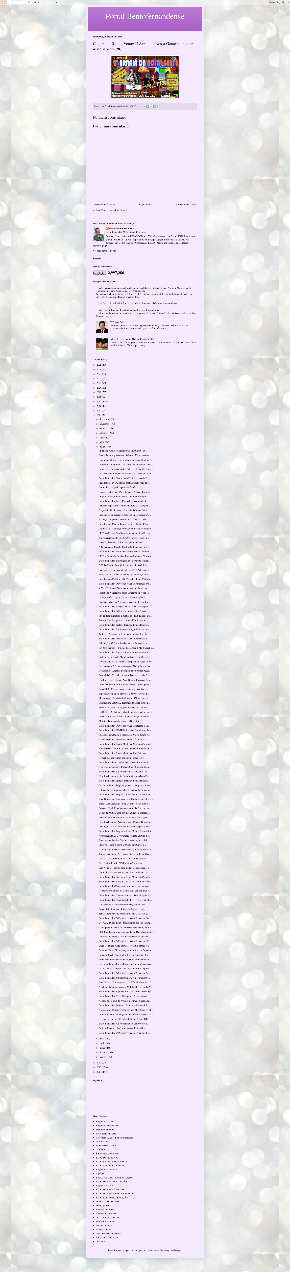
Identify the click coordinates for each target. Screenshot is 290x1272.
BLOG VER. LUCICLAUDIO (110, 1165)
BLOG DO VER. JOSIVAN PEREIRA (114, 1193)
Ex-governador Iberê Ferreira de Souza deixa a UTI (123, 1019)
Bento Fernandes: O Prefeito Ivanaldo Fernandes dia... (125, 1032)
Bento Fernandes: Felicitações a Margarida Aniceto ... (124, 611)
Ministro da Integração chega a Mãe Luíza (119, 721)
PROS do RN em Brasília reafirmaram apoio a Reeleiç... (125, 533)
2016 (99, 406)
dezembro (104, 419)
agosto (103, 437)
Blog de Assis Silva (105, 1185)
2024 (99, 369)
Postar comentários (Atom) (114, 210)
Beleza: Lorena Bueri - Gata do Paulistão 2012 (132, 339)
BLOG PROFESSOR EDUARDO (112, 1161)
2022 (99, 378)
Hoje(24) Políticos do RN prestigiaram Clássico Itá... (124, 542)
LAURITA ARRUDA (106, 1213)
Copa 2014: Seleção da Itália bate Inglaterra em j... (123, 909)
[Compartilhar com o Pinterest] (157, 106)
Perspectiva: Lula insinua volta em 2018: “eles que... (124, 569)
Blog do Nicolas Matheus (108, 1125)
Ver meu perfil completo (104, 250)
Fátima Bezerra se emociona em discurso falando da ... (125, 872)
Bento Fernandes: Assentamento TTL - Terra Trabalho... (126, 899)
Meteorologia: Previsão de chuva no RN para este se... (124, 698)
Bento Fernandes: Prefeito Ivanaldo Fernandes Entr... (124, 780)
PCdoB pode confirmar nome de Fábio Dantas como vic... (126, 931)
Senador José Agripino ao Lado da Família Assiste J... (124, 620)
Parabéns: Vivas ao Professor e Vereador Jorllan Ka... (124, 602)
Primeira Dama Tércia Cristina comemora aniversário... (125, 514)
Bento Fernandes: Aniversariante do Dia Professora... (124, 1023)
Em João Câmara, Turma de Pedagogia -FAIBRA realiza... (127, 647)
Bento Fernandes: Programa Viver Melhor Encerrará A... (126, 831)
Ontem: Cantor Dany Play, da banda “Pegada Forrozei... (125, 492)
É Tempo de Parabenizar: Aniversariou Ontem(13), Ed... (126, 927)
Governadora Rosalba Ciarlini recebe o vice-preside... (124, 936)
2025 (99, 364)
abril (102, 1043)
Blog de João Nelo (104, 1121)
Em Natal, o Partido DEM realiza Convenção (120, 863)
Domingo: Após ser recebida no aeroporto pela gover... (125, 826)
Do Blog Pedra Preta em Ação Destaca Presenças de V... (125, 679)
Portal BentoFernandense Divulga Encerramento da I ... (125, 959)
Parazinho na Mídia (105, 1129)
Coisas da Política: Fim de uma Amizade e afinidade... (124, 812)
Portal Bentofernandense (121, 228)
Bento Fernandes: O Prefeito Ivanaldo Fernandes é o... (125, 918)
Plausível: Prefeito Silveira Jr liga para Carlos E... (123, 844)
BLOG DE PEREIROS (107, 1157)
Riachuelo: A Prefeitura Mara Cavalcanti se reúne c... (124, 592)
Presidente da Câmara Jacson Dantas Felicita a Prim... (124, 524)
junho (103, 446)
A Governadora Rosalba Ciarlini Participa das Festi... (124, 546)
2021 (99, 383)
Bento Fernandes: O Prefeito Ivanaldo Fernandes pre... (125, 583)
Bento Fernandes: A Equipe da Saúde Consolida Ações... (126, 881)
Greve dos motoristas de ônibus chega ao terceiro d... (124, 904)
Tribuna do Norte (104, 1225)
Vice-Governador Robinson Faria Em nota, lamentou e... (126, 798)
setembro (104, 432)
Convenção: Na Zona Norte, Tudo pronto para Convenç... (126, 469)
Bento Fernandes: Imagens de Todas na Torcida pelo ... (125, 606)
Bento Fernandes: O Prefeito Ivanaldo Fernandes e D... (125, 941)
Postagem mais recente (104, 204)
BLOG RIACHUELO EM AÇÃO (112, 1197)
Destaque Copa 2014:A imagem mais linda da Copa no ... (126, 950)
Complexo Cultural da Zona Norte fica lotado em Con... (125, 464)
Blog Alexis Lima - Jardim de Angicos (114, 1177)
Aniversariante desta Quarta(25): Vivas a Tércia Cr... (124, 537)
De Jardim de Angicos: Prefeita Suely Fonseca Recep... (125, 670)
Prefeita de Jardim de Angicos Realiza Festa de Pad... (124, 707)
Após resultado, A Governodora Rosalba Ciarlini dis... (124, 835)
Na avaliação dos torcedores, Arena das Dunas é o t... (124, 739)
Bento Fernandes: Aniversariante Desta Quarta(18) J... (124, 771)
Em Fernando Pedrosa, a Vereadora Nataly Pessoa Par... (125, 666)
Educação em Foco (105, 1209)
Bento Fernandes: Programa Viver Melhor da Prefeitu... (125, 877)
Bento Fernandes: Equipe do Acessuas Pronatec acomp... (126, 991)
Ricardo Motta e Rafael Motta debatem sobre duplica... (125, 968)
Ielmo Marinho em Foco (107, 1145)
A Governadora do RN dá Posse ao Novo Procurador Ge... (126, 748)
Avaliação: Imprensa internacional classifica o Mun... (124, 519)
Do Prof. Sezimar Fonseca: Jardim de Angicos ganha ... (125, 817)
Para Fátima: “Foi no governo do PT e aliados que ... (124, 982)
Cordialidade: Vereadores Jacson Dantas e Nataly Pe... (124, 675)
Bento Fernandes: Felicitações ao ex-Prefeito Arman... (124, 560)
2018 (99, 396)
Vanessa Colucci (103, 1229)
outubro (104, 428)
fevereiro (104, 1052)
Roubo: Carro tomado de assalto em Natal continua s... (125, 890)
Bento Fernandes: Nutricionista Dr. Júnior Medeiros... (124, 977)
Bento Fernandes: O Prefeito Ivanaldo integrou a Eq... (124, 725)
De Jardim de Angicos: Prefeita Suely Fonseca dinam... (125, 766)
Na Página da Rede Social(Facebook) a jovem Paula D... (126, 849)
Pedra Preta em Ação (106, 1133)
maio (102, 1038)
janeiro (103, 1056)
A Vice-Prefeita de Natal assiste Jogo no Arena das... (124, 588)
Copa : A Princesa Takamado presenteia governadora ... (125, 716)
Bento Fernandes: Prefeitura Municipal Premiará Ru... (124, 1005)
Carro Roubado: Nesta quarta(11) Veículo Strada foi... (124, 945)
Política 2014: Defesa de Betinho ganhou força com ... (124, 574)
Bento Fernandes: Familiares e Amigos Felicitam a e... (125, 629)
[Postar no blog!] (147, 106)
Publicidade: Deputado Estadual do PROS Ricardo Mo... (125, 615)
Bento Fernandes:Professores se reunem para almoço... (125, 886)
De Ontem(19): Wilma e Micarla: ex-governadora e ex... (126, 711)
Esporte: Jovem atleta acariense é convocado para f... (124, 693)
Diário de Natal (103, 1205)
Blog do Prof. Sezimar (106, 1169)
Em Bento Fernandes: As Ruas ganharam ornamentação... (126, 964)
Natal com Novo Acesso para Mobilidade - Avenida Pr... (125, 987)
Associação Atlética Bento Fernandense (114, 1137)
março (103, 1047)
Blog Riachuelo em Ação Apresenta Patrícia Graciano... (125, 821)
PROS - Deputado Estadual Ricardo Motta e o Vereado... (126, 556)
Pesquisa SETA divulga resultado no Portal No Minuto (125, 528)
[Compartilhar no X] (150, 106)
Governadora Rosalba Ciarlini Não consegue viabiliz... (125, 840)
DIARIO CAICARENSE (108, 1201)
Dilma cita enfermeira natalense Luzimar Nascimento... (125, 789)
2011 (99, 1071)
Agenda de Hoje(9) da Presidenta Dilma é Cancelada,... (125, 1000)
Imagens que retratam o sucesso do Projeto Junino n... (124, 734)
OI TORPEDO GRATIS (107, 1217)
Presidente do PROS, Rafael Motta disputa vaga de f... (124, 482)
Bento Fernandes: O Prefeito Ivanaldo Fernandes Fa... (124, 973)
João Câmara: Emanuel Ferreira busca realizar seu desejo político (128, 309)
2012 (99, 1067)
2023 (99, 373)
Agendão (100, 1173)
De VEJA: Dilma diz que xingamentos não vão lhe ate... (125, 922)
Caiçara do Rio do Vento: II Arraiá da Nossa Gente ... (124, 510)
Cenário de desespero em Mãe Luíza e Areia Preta (122, 858)
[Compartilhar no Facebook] (154, 106)
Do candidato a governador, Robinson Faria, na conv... (125, 455)
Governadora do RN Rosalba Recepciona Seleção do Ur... (126, 661)
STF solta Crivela (118, 322)
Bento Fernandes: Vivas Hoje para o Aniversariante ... (124, 996)
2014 (99, 415)
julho (102, 442)
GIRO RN (100, 1149)
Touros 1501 (102, 1141)
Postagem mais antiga (186, 204)
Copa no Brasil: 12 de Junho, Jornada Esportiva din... (124, 954)
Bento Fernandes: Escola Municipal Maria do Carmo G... (126, 744)
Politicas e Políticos (105, 1221)
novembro (105, 423)
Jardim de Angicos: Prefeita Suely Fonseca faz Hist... (124, 634)
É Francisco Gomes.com (107, 1153)
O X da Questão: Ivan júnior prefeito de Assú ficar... (124, 565)
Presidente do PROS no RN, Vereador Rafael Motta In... (125, 579)
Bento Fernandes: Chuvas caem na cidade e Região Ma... (126, 895)
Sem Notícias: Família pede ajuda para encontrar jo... (124, 867)
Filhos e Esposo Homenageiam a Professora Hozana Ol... (126, 1014)
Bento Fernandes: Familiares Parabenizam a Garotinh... (125, 551)
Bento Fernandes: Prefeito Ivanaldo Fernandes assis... (124, 624)
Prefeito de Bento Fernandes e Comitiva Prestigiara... (124, 496)
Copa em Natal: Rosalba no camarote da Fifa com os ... (125, 808)
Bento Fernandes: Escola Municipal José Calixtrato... (124, 753)
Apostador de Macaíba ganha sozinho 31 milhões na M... (126, 1009)
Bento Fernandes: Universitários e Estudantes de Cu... (124, 652)
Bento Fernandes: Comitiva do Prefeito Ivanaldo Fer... (125, 478)
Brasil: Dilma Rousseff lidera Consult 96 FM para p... (124, 803)
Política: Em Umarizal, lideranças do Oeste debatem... (124, 702)
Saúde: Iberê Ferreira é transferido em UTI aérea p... (124, 913)
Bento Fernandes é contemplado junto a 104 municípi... (125, 762)
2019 (99, 392)
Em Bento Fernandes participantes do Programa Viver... (125, 785)
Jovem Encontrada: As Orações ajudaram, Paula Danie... (126, 854)
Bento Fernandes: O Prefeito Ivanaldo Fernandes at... (124, 638)
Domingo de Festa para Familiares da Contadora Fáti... (125, 459)
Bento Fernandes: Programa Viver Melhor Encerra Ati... (126, 794)
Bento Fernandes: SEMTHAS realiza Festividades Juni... (126, 730)
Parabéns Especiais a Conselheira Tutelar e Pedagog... (124, 505)
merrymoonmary (151, 1250)
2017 (99, 401)
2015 (99, 410)
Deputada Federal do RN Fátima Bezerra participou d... (125, 684)
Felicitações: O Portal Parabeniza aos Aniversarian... (124, 643)
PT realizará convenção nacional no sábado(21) (121, 757)
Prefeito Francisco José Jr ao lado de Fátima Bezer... (124, 1028)
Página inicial (145, 204)
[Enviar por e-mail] (144, 106)
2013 (99, 1062)
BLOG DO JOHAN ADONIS (110, 1189)
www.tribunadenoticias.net (108, 1233)
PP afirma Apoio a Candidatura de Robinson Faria (123, 450)
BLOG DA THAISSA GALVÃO (111, 1181)
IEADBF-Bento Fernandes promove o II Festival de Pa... (126, 473)
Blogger (178, 1250)
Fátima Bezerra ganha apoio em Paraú (117, 487)
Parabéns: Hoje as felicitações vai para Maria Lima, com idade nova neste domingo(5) (138, 303)
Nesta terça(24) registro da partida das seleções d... (123, 597)
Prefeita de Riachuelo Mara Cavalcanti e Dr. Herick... (124, 656)
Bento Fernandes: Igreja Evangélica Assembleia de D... (125, 501)
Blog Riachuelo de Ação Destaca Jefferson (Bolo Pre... (125, 776)
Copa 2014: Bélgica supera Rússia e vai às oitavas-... (124, 688)
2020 (99, 387)
